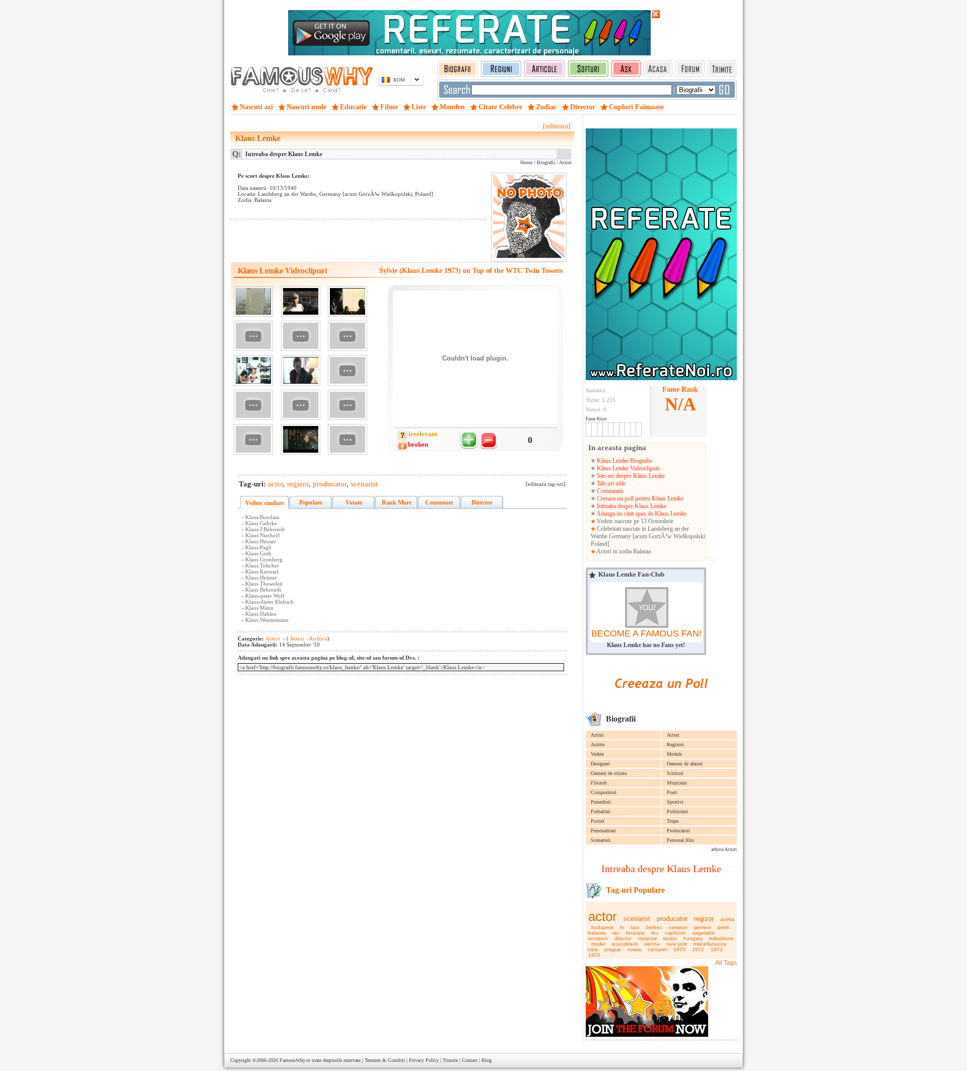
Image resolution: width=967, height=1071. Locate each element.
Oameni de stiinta (609, 773)
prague (612, 949)
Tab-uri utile (610, 483)
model (598, 944)
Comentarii (609, 490)
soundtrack (625, 944)
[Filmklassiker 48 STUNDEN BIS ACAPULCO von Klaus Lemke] (253, 439)
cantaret (657, 949)
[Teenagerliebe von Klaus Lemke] (253, 370)
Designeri (600, 763)
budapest (602, 927)
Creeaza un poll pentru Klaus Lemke (639, 498)
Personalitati (603, 830)
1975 (679, 949)
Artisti (597, 735)
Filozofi (599, 783)
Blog (486, 1060)
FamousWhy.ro (295, 1060)
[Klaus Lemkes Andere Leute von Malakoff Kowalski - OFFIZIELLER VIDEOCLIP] (300, 439)
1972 (698, 949)
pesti (723, 927)
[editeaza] (557, 126)
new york (676, 944)
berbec (654, 927)
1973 (717, 949)
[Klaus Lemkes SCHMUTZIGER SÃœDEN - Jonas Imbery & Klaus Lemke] (300, 336)
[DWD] (300, 370)
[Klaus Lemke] (300, 301)
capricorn (675, 933)
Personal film (680, 840)
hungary (693, 938)
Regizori (675, 744)
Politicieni (677, 811)
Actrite (597, 744)
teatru (670, 938)
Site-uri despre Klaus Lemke (630, 475)
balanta (597, 933)
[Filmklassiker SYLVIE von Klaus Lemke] (347, 439)
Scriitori (675, 773)
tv (622, 927)
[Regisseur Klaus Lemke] (253, 405)
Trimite (450, 1060)
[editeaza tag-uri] (546, 484)
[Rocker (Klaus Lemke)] (347, 301)
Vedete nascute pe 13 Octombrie (634, 521)
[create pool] (661, 699)
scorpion (598, 938)
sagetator (704, 933)
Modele (674, 754)
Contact (469, 1060)
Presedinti (601, 802)
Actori (673, 735)
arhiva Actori (724, 849)
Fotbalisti (600, 811)
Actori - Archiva (308, 638)
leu (654, 933)
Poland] (600, 543)
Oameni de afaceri (685, 763)
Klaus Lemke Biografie (623, 460)
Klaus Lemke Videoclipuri (627, 468)
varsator (678, 927)
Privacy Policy (424, 1060)
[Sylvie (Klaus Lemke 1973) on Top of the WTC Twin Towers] (253, 301)
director (623, 938)
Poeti (672, 792)
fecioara (635, 933)
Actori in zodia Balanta (623, 551)
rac (615, 933)
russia (634, 949)
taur (635, 927)
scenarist (637, 918)
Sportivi (675, 802)
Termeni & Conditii (385, 1060)
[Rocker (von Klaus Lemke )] (347, 370)
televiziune (721, 938)
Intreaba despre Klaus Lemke (630, 506)
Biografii (546, 162)
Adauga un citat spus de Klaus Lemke (640, 513)
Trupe (672, 821)
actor (602, 916)
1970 (594, 955)
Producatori (678, 830)
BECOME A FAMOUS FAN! (646, 633)
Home (526, 162)
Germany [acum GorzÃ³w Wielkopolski (657, 536)
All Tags (726, 962)
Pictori (597, 821)
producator (672, 918)
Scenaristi (600, 840)
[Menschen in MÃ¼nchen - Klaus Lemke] (253, 336)
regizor (704, 918)
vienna (652, 944)
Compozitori (603, 792)
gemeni (702, 927)
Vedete (597, 754)
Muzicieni (677, 783)
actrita (727, 919)
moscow (647, 938)
